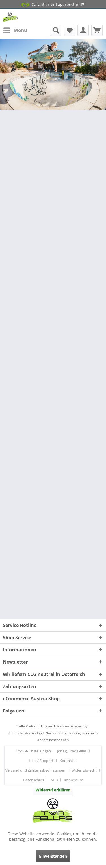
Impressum (73, 779)
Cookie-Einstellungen (33, 751)
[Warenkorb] (97, 30)
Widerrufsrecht (84, 770)
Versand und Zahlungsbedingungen (35, 770)
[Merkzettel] (69, 30)
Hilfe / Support (41, 760)
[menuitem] (15, 30)
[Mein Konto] (83, 30)
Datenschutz (33, 779)
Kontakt (66, 760)
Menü (20, 30)
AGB (54, 779)
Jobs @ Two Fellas (71, 751)
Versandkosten (19, 733)
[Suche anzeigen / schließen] (55, 30)
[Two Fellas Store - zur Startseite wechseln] (10, 17)
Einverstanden (53, 856)
